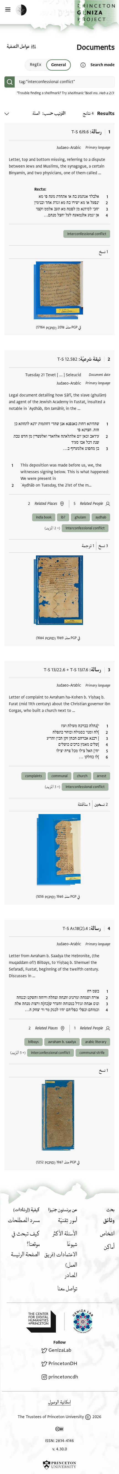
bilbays (33, 1042)
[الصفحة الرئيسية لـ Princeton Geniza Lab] (78, 1321)
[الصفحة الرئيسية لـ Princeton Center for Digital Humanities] (41, 1321)
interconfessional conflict (86, 234)
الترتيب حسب (54, 113)
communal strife (92, 1053)
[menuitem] (109, 1220)
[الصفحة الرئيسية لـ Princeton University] (59, 1465)
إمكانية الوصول (59, 1402)
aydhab (100, 517)
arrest (101, 776)
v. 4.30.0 (59, 1449)
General (58, 65)
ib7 (63, 517)
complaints (33, 776)
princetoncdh (63, 1377)
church (82, 776)
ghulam (80, 517)
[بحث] (9, 82)
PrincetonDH (62, 1363)
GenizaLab (59, 1350)
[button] (96, 14)
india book (43, 517)
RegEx (35, 64)
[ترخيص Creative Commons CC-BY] (59, 1430)
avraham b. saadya (62, 1042)
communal (59, 776)
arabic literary (95, 1042)
